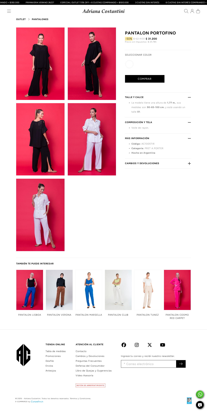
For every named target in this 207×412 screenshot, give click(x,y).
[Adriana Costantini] (103, 11)
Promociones (53, 356)
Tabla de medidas (56, 351)
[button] (8, 12)
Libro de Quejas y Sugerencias (94, 370)
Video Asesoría (84, 375)
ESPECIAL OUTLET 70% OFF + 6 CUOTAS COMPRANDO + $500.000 (99, 2)
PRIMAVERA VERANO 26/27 (45, 2)
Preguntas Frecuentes (89, 361)
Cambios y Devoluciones (90, 356)
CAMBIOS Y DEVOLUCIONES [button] (142, 163)
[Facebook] (124, 345)
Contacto (81, 351)
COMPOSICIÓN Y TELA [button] (138, 122)
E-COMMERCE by (22, 402)
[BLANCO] (129, 64)
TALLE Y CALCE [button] (134, 97)
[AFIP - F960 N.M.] (188, 401)
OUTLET (21, 19)
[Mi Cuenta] (192, 12)
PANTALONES (40, 19)
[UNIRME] (181, 364)
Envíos (49, 365)
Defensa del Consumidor (90, 365)
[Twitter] (150, 345)
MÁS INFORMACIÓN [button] (137, 138)
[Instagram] (137, 345)
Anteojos (51, 370)
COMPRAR (145, 78)
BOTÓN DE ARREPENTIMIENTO (90, 385)
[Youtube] (162, 345)
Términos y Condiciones (80, 398)
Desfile (50, 361)
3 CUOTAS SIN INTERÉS (152, 2)
